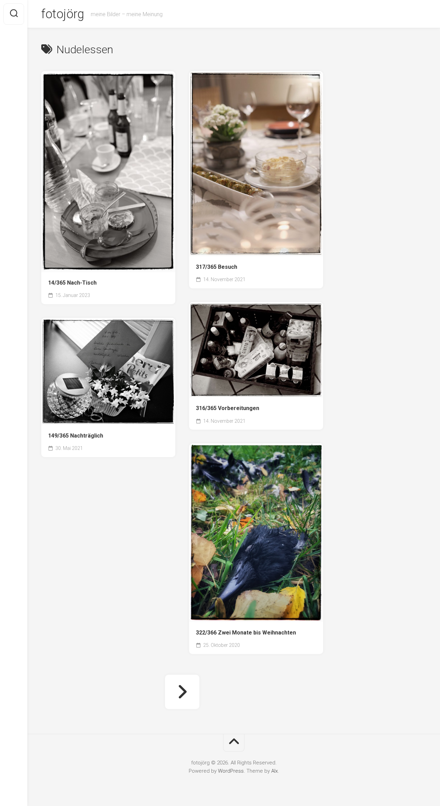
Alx (274, 771)
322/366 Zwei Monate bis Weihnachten (246, 632)
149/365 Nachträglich (75, 435)
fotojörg (62, 14)
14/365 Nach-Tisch (72, 282)
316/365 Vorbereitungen (227, 408)
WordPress (231, 771)
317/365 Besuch (216, 267)
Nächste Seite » (182, 692)
